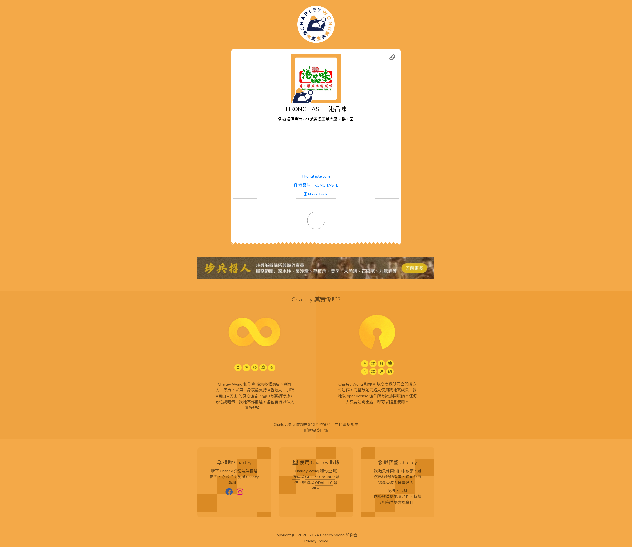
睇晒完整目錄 (316, 430)
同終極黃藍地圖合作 (392, 496)
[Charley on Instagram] (240, 492)
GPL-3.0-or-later (320, 477)
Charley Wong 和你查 (338, 535)
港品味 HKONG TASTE (317, 185)
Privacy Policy (316, 541)
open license (357, 396)
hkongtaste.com (316, 176)
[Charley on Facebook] (229, 492)
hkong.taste (317, 194)
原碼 (296, 477)
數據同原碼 (395, 396)
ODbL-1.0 (324, 483)
